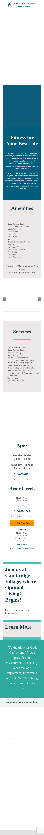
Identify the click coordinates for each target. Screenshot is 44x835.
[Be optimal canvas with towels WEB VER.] (22, 299)
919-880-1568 (22, 511)
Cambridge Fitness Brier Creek (22, 517)
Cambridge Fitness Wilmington (22, 548)
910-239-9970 (22, 544)
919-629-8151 (22, 474)
